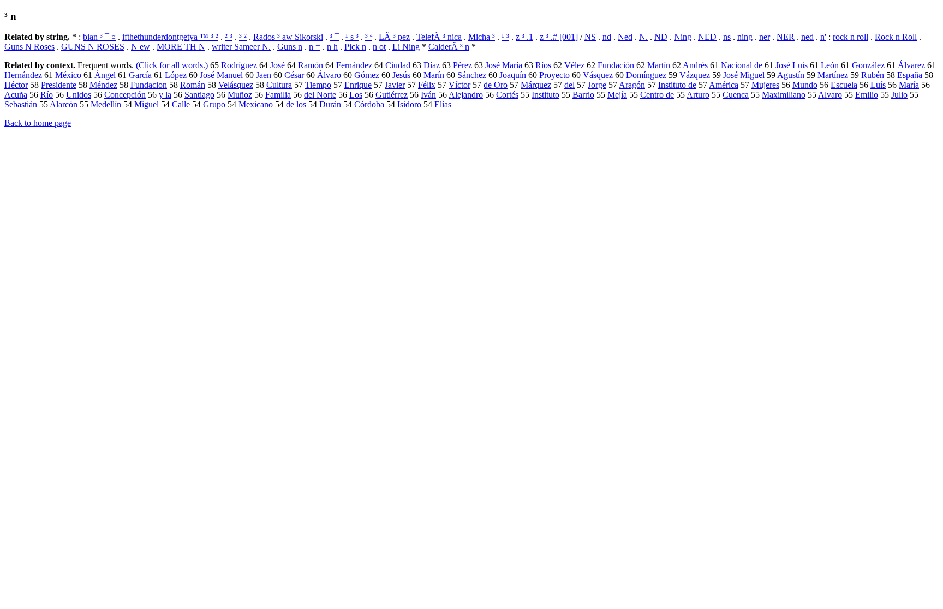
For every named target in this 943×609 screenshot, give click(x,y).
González (868, 65)
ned (807, 36)
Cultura (279, 84)
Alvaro (830, 94)
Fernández (354, 65)
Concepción (125, 94)
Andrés (695, 65)
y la (165, 94)
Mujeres (765, 84)
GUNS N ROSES (92, 46)
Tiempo (318, 84)
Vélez (574, 65)
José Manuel (221, 75)
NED (707, 36)
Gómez (366, 75)
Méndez (103, 84)
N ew (140, 46)
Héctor (16, 84)
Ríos (543, 65)
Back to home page (37, 123)
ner (764, 36)
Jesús (401, 75)
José (277, 65)
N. (643, 36)
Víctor (459, 84)
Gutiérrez (391, 94)
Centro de (657, 94)
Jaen (263, 75)
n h (332, 46)
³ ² (243, 36)
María (909, 84)
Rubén (872, 75)
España (909, 75)
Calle (181, 104)
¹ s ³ (352, 36)
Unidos (78, 94)
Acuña (15, 94)
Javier (395, 84)
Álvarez (911, 65)
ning (745, 36)
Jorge (597, 84)
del (569, 84)
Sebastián (20, 104)
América (723, 84)
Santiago (199, 94)
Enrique (358, 84)
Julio (899, 94)
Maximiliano (783, 94)
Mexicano (255, 104)
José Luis (791, 65)
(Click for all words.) (172, 65)
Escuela (844, 84)
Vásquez (598, 75)
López (176, 75)
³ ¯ (334, 36)
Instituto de (677, 84)
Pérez (462, 65)
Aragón (632, 84)
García (140, 75)
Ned (625, 36)
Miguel (146, 104)
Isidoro (409, 104)
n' (823, 36)
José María (503, 65)
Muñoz (240, 94)
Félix (426, 84)
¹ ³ (505, 36)
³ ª (368, 36)
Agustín (790, 75)
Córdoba (369, 104)
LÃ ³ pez (394, 36)
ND (660, 36)
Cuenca (736, 94)
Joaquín (512, 75)
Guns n (289, 46)
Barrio (583, 94)
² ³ (228, 36)
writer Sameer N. (241, 46)
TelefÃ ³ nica (439, 36)
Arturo (698, 94)
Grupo (214, 104)
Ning (682, 36)
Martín (658, 65)
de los (296, 104)
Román (192, 84)
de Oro (496, 84)
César (294, 75)
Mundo (804, 84)
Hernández (23, 75)
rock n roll (850, 36)
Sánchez (471, 75)
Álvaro (329, 75)
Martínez (832, 75)
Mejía (617, 94)
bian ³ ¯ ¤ (99, 36)
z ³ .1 (524, 36)
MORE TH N (181, 46)
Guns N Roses (29, 46)
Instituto (545, 94)
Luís (878, 84)
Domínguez (646, 75)
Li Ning (406, 46)
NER (786, 36)
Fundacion (148, 84)
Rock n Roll (896, 36)
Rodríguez (239, 65)
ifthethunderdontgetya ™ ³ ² (170, 36)
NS (590, 36)
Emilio (866, 94)
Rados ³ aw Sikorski (288, 36)
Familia (278, 94)
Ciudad (397, 65)
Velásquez (235, 84)
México (68, 75)
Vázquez (694, 75)
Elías (442, 104)
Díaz (431, 65)
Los (355, 94)
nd (606, 36)
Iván (428, 94)
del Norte (320, 94)
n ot (379, 46)
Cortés (507, 94)
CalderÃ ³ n (448, 46)
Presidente (58, 84)
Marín (433, 75)
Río (46, 94)
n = (314, 46)
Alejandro (466, 94)
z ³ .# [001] (559, 36)
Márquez (536, 84)
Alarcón (63, 104)
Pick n (355, 46)
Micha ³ (481, 36)
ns (727, 36)
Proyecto (554, 75)
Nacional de (741, 65)
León (830, 65)
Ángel (105, 75)
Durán (330, 104)
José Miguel (744, 75)
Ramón (310, 65)
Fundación (616, 65)
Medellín (106, 104)
